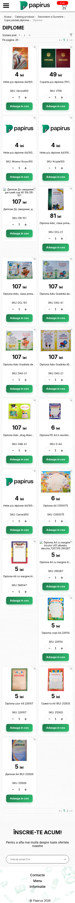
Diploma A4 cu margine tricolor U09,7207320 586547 (34, 576)
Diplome (37, 20)
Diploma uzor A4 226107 (19, 703)
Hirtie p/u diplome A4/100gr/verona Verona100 (30, 81)
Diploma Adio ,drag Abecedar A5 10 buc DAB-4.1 (31, 435)
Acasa (7, 16)
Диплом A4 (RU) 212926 (19, 774)
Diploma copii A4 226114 (56, 632)
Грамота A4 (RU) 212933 (55, 703)
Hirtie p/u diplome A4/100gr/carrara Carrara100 (30, 505)
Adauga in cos (19, 106)
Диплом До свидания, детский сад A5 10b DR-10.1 (33, 209)
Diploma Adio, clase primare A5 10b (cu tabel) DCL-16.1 (34, 293)
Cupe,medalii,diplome (17, 20)
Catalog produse (24, 16)
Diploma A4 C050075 (55, 505)
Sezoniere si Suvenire (51, 16)
